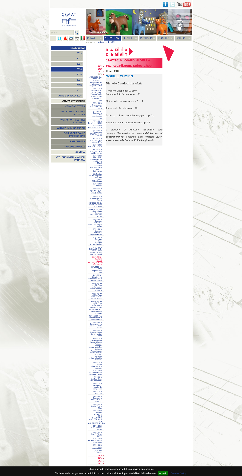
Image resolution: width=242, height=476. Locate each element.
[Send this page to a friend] (65, 38)
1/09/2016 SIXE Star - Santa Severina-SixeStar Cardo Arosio (95, 213)
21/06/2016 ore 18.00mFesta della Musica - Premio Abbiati (96, 296)
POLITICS (181, 38)
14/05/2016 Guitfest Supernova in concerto (96, 365)
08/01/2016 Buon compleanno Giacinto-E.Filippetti (97, 448)
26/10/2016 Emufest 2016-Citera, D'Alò (96, 140)
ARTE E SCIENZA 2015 (70, 96)
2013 (79, 85)
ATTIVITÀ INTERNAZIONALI (71, 128)
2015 (79, 74)
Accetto (163, 473)
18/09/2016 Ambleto (97, 185)
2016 (113, 42)
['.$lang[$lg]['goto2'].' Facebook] (165, 4)
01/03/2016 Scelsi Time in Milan (96, 406)
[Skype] (59, 38)
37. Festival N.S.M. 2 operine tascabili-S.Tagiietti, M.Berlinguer (95, 177)
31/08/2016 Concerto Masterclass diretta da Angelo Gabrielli (95, 222)
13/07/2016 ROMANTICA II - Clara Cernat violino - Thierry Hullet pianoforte (95, 250)
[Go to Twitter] (172, 4)
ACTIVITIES (111, 38)
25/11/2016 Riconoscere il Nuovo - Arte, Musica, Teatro (96, 91)
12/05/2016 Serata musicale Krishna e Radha (95, 372)
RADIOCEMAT (78, 48)
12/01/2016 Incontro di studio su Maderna (95, 440)
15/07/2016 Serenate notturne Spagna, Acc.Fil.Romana (96, 240)
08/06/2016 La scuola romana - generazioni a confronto (95, 310)
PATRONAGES (77, 141)
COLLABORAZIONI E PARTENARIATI (74, 134)
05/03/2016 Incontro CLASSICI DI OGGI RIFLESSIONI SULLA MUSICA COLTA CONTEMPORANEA (96, 417)
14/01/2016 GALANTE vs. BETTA (96, 434)
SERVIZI (127, 38)
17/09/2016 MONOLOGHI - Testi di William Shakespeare (96, 191)
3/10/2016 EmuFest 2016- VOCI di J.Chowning (96, 168)
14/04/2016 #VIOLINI (97, 392)
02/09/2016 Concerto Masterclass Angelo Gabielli (96, 231)
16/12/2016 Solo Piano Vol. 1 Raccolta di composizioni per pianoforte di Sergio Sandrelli (95, 81)
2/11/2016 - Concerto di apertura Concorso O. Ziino (97, 114)
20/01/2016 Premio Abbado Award (96, 428)
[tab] (104, 66)
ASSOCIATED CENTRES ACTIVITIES (72, 113)
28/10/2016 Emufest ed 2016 (95, 127)
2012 (79, 90)
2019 (79, 53)
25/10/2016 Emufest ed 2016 (95, 146)
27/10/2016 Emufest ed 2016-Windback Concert (96, 133)
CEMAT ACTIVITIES (75, 106)
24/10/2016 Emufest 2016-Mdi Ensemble (96, 151)
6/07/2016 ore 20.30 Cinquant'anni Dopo (96, 269)
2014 (79, 80)
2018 (79, 59)
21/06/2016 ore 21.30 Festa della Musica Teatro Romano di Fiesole (96, 287)
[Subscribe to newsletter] (71, 38)
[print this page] (77, 38)
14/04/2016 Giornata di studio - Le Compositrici (97, 386)
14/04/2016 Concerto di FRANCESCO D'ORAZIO (96, 399)
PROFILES (164, 38)
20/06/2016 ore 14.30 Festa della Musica (96, 303)
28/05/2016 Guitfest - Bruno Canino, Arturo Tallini (95, 333)
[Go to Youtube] (184, 4)
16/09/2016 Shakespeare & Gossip (96, 198)
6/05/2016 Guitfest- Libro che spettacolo (96, 379)
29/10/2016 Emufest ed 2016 (95, 122)
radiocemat (103, 42)
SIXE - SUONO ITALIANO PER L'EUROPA (70, 158)
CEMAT (91, 38)
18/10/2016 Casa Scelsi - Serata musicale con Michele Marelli (95, 159)
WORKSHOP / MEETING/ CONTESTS (72, 121)
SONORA (80, 152)
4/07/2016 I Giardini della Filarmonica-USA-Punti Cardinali (95, 277)
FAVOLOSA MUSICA (74, 147)
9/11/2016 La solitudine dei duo (96, 98)
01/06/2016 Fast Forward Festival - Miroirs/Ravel (95, 317)
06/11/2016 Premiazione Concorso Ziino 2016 (96, 105)
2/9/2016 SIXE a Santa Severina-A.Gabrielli (95, 204)
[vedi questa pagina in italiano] (82, 38)
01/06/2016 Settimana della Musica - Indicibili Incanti (95, 325)
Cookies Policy (178, 473)
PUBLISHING (147, 38)
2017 (79, 64)
